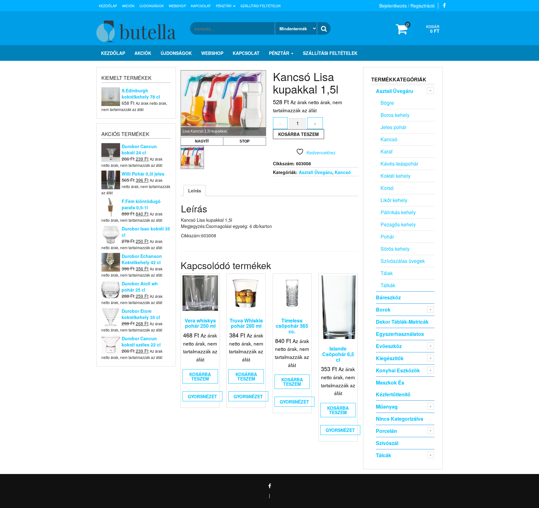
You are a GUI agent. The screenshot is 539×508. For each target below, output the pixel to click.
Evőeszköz (389, 346)
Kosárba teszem (298, 134)
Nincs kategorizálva (399, 418)
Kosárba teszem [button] (200, 376)
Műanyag (387, 406)
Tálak (387, 273)
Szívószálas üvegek (403, 260)
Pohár (387, 236)
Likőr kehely (394, 200)
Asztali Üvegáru (315, 172)
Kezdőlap (108, 5)
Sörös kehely (395, 248)
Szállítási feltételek (260, 5)
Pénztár (224, 5)
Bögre (387, 102)
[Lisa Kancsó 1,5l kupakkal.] (192, 157)
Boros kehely (395, 115)
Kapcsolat (201, 5)
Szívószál (387, 443)
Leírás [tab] (194, 190)
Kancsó (343, 172)
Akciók (128, 5)
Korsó (387, 187)
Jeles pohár (393, 127)
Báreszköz (388, 297)
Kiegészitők (390, 358)
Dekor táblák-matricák (402, 321)
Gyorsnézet (202, 396)
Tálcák (383, 455)
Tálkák (388, 285)
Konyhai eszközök (398, 370)
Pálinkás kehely (398, 212)
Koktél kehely (395, 175)
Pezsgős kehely (398, 224)
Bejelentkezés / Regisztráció (407, 5)
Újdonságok (151, 5)
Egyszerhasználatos (400, 333)
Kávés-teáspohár (399, 163)
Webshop (177, 5)
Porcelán (386, 430)
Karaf (386, 151)
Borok (383, 309)
